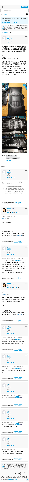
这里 (3, 28)
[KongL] (4, 210)
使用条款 (10, 479)
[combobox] (14, 10)
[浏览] (2, 7)
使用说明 (19, 235)
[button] (26, 36)
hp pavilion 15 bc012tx (11, 155)
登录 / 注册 (24, 6)
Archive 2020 (5, 14)
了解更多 (15, 22)
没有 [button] (20, 203)
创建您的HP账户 (6, 22)
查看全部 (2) (8, 160)
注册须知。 (15, 479)
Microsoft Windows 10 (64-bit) (13, 158)
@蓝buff (4, 219)
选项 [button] (27, 14)
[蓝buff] (4, 38)
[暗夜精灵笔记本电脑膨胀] (10, 33)
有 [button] (16, 203)
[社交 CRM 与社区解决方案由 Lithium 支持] (18, 473)
